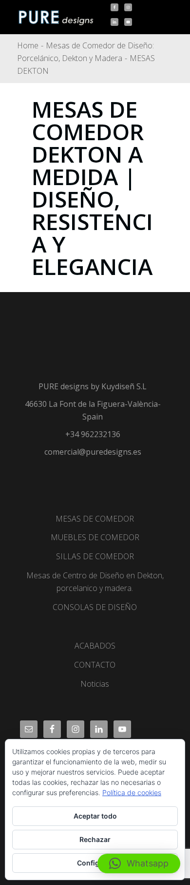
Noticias (94, 683)
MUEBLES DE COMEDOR (95, 537)
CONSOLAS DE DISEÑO (95, 607)
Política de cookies (131, 792)
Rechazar (95, 839)
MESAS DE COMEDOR (95, 518)
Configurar (95, 863)
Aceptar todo (95, 816)
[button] (138, 863)
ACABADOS (95, 645)
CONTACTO (94, 664)
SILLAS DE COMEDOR (95, 556)
